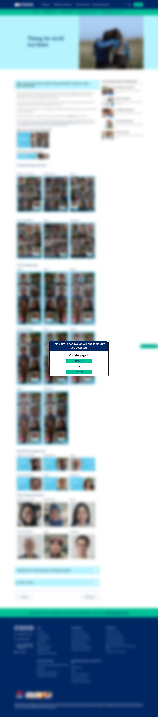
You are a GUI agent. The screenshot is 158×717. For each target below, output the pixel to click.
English (79, 361)
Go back (79, 372)
